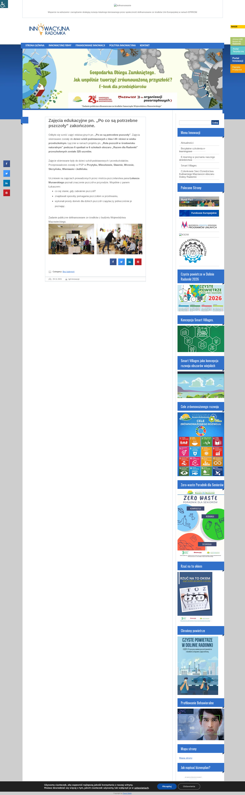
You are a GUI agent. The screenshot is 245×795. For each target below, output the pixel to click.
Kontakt (145, 45)
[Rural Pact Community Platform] (199, 205)
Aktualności (187, 142)
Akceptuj (167, 786)
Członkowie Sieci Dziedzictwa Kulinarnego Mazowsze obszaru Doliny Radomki (196, 174)
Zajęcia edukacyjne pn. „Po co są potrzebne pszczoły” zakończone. (93, 123)
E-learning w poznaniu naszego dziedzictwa (197, 158)
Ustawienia (189, 786)
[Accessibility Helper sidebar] (4, 4)
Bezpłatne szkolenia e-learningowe (192, 150)
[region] (122, 79)
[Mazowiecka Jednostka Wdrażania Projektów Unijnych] (199, 229)
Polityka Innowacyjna (122, 45)
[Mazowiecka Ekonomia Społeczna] (192, 263)
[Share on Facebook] (113, 264)
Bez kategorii (68, 272)
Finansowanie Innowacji (90, 45)
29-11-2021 (57, 279)
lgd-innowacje (74, 279)
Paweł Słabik (127, 793)
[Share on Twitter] (121, 264)
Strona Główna (35, 45)
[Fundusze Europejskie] (199, 215)
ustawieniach (141, 787)
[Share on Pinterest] (138, 264)
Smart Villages (189, 165)
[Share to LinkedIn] (129, 264)
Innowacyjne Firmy (60, 45)
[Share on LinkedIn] (6, 185)
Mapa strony (185, 758)
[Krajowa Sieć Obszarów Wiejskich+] (184, 234)
